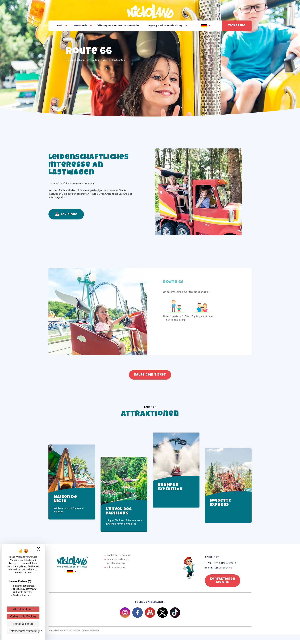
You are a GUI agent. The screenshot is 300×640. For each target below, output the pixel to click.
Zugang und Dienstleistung (165, 25)
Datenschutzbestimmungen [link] (24, 631)
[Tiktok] (175, 612)
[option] (72, 476)
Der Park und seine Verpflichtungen (117, 561)
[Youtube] (150, 612)
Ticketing (236, 25)
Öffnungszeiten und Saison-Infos (118, 25)
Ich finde (69, 214)
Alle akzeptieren (23, 609)
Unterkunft (79, 25)
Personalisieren (23, 623)
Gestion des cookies (90, 630)
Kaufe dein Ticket (150, 374)
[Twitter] (162, 612)
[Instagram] (125, 612)
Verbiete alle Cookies (23, 616)
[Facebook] (137, 612)
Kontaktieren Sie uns (118, 555)
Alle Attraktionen (116, 567)
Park (59, 25)
